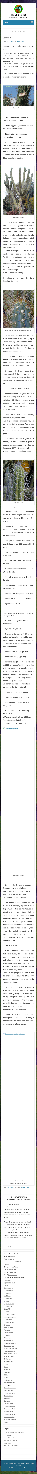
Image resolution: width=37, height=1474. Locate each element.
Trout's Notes (18, 15)
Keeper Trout (20, 41)
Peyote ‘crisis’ (13, 1269)
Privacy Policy (8, 1435)
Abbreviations (9, 1259)
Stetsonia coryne (24, 1187)
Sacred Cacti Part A (10, 1440)
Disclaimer (18, 1262)
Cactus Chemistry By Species (14, 1432)
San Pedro (7, 1443)
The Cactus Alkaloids (11, 1446)
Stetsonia (7, 38)
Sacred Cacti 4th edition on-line (14, 1438)
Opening (7, 1264)
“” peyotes (9, 1314)
